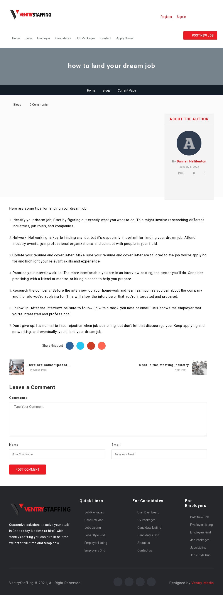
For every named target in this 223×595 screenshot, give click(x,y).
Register (166, 16)
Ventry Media (202, 583)
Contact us (144, 550)
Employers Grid (94, 550)
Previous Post (38, 369)
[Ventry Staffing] (33, 14)
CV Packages (146, 520)
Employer (43, 38)
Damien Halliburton (191, 161)
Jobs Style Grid (94, 535)
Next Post (181, 369)
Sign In (181, 16)
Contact (105, 38)
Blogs (106, 90)
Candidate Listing (149, 527)
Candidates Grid (148, 535)
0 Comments (39, 104)
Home (16, 38)
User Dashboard (148, 512)
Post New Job (93, 520)
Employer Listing (95, 543)
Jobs (28, 38)
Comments (18, 398)
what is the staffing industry (164, 365)
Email (116, 445)
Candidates (63, 38)
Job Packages (85, 38)
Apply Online (124, 38)
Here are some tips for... (49, 365)
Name (14, 445)
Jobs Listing (92, 527)
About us (143, 543)
